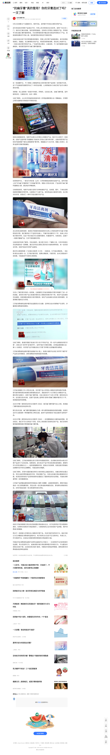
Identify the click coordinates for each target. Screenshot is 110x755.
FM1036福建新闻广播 (18, 597)
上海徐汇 (15, 649)
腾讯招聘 (47, 743)
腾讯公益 (52, 743)
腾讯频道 (62, 743)
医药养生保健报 (17, 688)
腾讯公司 (38, 749)
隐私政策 (32, 743)
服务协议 (27, 743)
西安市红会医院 (17, 636)
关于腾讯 (15, 743)
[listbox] (40, 624)
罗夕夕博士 (21, 572)
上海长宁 (15, 623)
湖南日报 (15, 662)
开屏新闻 (15, 610)
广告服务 (42, 743)
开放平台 (37, 743)
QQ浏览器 (57, 743)
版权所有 (42, 749)
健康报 (14, 675)
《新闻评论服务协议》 (34, 694)
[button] (93, 14)
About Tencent (21, 743)
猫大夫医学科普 (17, 584)
